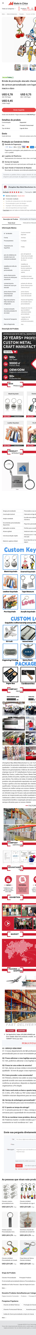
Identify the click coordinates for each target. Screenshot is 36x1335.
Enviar (19, 1166)
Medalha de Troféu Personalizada (10, 1284)
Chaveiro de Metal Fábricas (11, 1305)
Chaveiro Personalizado (9, 1277)
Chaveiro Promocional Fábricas (12, 1309)
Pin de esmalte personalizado (10, 1281)
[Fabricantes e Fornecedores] (18, 3)
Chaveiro (21, 14)
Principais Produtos (25, 1277)
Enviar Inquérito (18, 110)
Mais (3, 1318)
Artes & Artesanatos (12, 14)
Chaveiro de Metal (30, 14)
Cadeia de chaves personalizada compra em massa (18, 1314)
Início (3, 14)
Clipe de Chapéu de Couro (27, 1284)
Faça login (6, 210)
